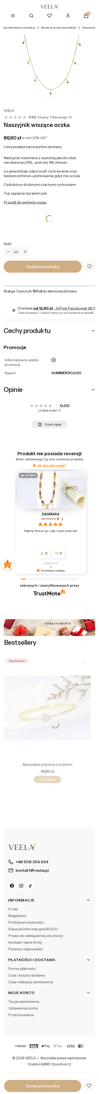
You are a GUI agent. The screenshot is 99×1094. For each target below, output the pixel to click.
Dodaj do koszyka (42, 266)
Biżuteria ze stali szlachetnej (58, 27)
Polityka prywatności (26, 922)
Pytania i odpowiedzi (25, 949)
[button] (34, 465)
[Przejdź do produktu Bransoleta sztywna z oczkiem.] (47, 708)
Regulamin (17, 915)
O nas (13, 909)
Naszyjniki (88, 27)
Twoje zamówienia (23, 1001)
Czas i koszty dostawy (26, 975)
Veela (9, 110)
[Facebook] (12, 886)
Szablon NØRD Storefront (48, 1064)
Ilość (8, 243)
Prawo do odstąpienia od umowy (35, 935)
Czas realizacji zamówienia (30, 982)
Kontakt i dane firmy (25, 942)
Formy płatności (22, 968)
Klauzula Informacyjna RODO (33, 929)
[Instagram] (21, 886)
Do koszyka (47, 779)
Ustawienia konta (23, 1008)
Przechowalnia (21, 1014)
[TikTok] (30, 886)
